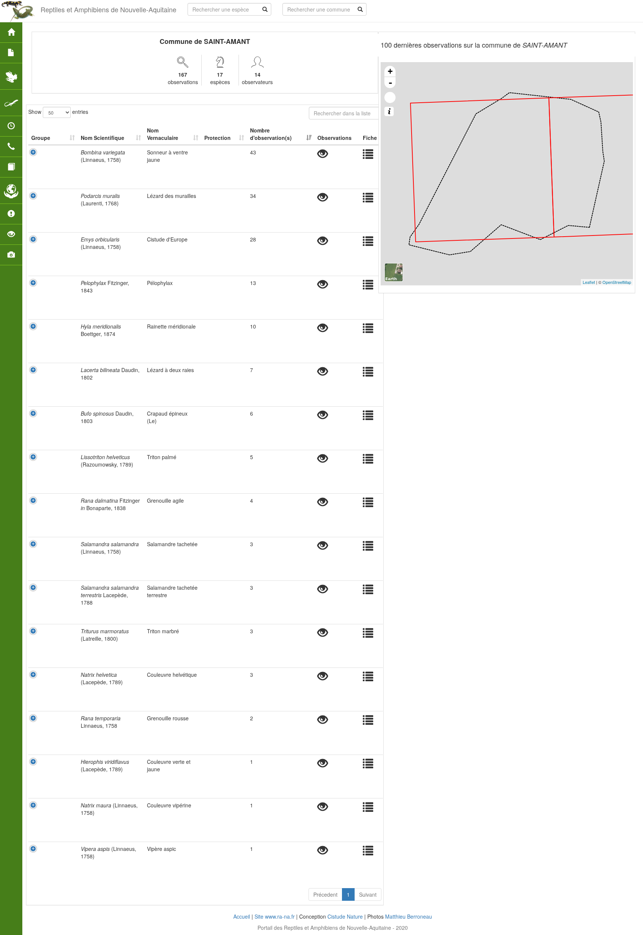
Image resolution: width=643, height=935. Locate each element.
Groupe (40, 137)
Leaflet (589, 282)
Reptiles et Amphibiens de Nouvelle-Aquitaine (108, 9)
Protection (217, 137)
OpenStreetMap (616, 282)
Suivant (368, 894)
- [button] (390, 82)
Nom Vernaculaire (162, 134)
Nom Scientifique (102, 137)
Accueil (241, 916)
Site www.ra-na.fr (275, 916)
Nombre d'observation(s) (271, 134)
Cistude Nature (345, 916)
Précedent (325, 894)
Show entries (58, 111)
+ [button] (390, 71)
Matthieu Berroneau (408, 916)
